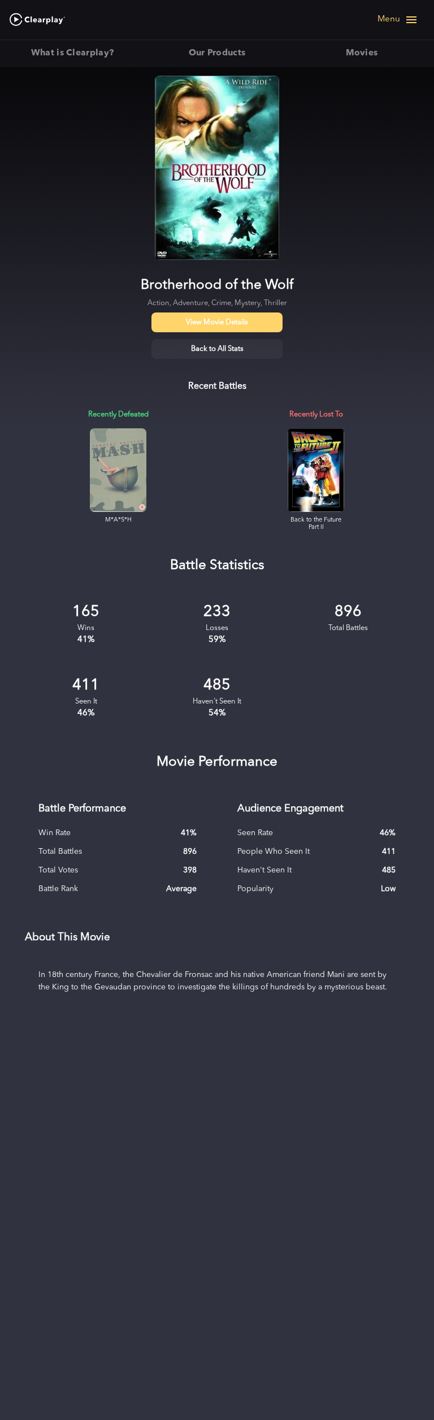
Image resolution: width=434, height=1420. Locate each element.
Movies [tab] (362, 53)
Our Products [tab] (217, 53)
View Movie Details (217, 322)
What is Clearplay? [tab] (72, 53)
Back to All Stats (217, 349)
